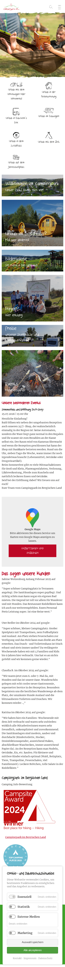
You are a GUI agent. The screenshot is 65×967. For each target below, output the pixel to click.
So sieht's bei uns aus (21, 265)
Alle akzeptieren (33, 950)
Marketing (25, 933)
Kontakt (17, 958)
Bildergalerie (16, 258)
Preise (11, 328)
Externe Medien (29, 916)
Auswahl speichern (32, 942)
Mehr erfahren (15, 390)
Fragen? (12, 308)
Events (11, 384)
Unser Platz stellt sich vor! (24, 190)
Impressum (30, 958)
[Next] (62, 42)
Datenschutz (45, 958)
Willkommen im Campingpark (32, 183)
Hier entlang (14, 315)
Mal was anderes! (17, 240)
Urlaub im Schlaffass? (26, 233)
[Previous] (3, 42)
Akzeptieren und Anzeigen (32, 550)
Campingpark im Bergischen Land (25, 837)
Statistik (24, 906)
